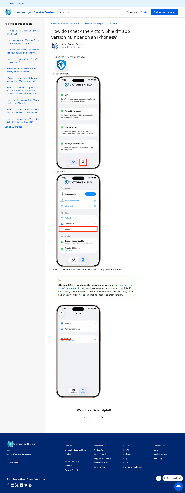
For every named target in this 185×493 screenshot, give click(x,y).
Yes (89, 417)
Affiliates (68, 465)
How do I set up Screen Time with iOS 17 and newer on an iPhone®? (23, 111)
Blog (125, 458)
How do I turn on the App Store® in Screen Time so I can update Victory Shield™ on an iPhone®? (22, 90)
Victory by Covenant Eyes (75, 450)
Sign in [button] (144, 12)
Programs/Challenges (132, 467)
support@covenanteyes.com (19, 454)
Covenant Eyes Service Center (65, 23)
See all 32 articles (13, 126)
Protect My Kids (101, 463)
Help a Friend (100, 454)
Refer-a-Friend (71, 470)
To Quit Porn (99, 450)
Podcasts (127, 454)
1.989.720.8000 (12, 462)
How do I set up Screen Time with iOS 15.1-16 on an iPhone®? (23, 120)
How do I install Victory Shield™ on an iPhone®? (23, 32)
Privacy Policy (33, 479)
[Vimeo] (26, 485)
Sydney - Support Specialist (72, 44)
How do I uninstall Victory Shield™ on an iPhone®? (22, 61)
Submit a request (164, 12)
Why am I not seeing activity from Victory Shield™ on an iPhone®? (22, 79)
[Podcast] (33, 485)
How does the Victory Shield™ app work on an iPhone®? (23, 101)
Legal (42, 479)
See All (126, 450)
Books (125, 463)
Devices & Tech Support (94, 23)
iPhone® (113, 23)
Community (131, 12)
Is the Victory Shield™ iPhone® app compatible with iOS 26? (23, 42)
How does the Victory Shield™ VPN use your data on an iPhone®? (23, 51)
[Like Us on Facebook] (9, 485)
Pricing (68, 454)
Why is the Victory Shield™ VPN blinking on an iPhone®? (21, 70)
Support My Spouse (102, 458)
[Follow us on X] (17, 485)
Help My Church (101, 467)
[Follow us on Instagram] (13, 485)
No (102, 417)
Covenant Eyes (16, 3)
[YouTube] (31, 485)
